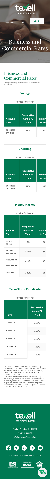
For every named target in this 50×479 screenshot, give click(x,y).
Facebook (9, 449)
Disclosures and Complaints (25, 437)
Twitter (17, 449)
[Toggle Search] (23, 22)
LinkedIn (25, 449)
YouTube (41, 449)
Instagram (33, 449)
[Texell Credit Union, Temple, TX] (25, 8)
